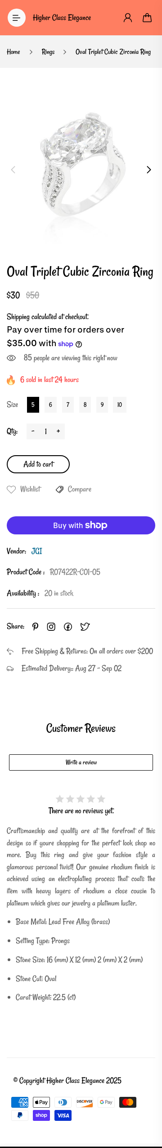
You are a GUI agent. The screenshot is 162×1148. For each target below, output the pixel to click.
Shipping (18, 316)
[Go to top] (146, 1103)
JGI (37, 551)
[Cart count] (147, 17)
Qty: (12, 431)
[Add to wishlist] (11, 489)
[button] (13, 170)
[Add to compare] (59, 489)
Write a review (81, 762)
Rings (48, 51)
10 (119, 404)
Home (13, 51)
